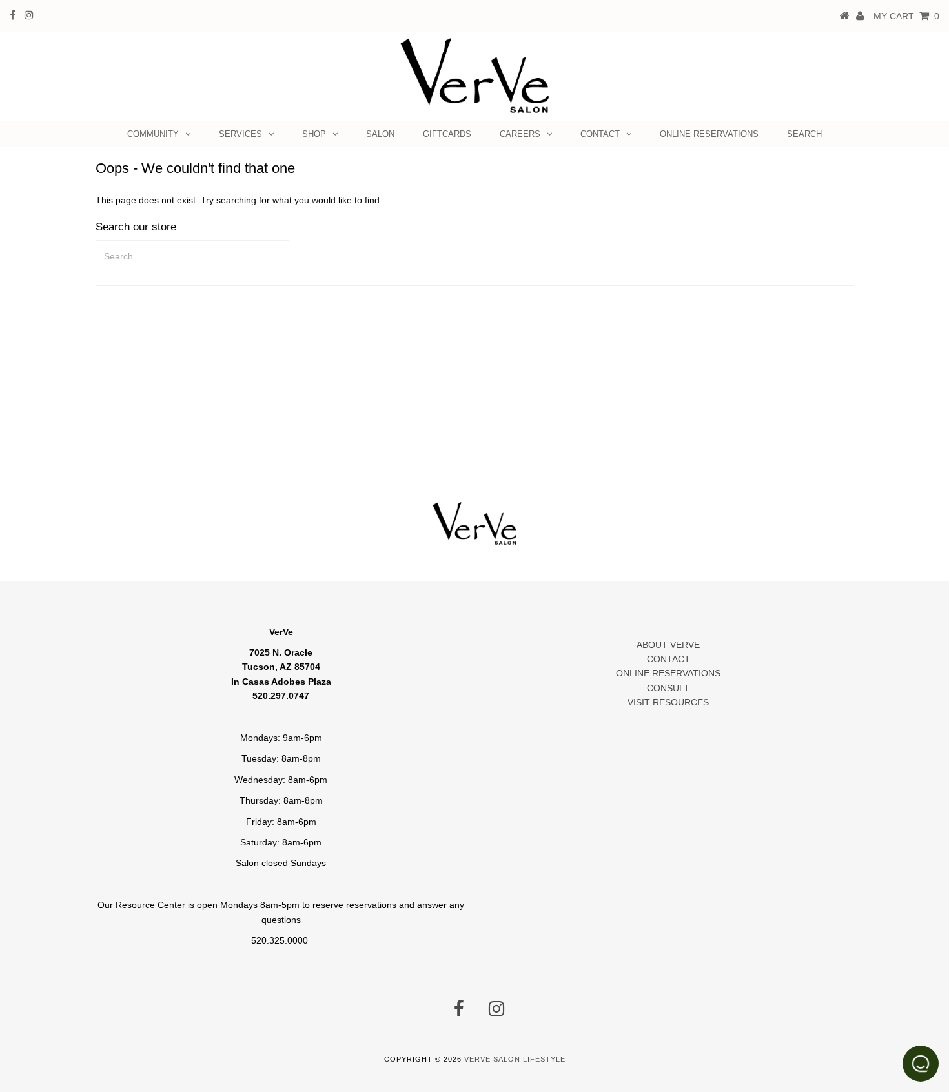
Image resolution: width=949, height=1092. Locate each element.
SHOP (314, 134)
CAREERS (520, 134)
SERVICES (240, 134)
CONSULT (668, 688)
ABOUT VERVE (668, 645)
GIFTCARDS (447, 134)
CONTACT (600, 134)
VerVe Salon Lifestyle (515, 1059)
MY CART (906, 16)
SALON (380, 134)
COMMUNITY (153, 134)
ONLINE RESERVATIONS (709, 134)
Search (804, 134)
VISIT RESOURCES (668, 702)
